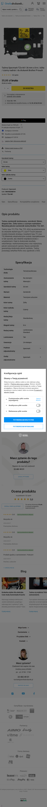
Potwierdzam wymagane (23, 426)
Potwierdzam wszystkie (23, 420)
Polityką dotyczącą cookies (20, 384)
